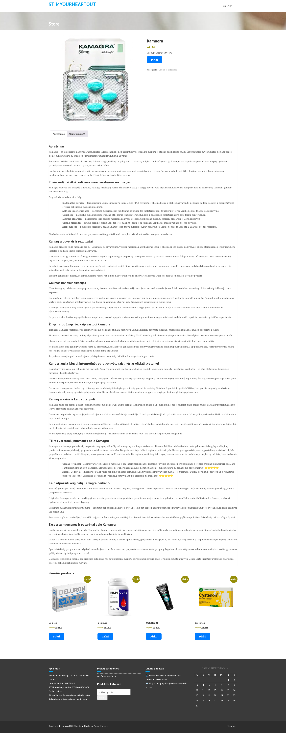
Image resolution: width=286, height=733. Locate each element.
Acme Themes (101, 726)
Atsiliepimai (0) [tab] (77, 133)
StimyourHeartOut (72, 4)
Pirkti (154, 60)
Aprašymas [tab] (59, 133)
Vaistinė (227, 6)
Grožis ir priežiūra (168, 69)
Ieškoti (102, 697)
